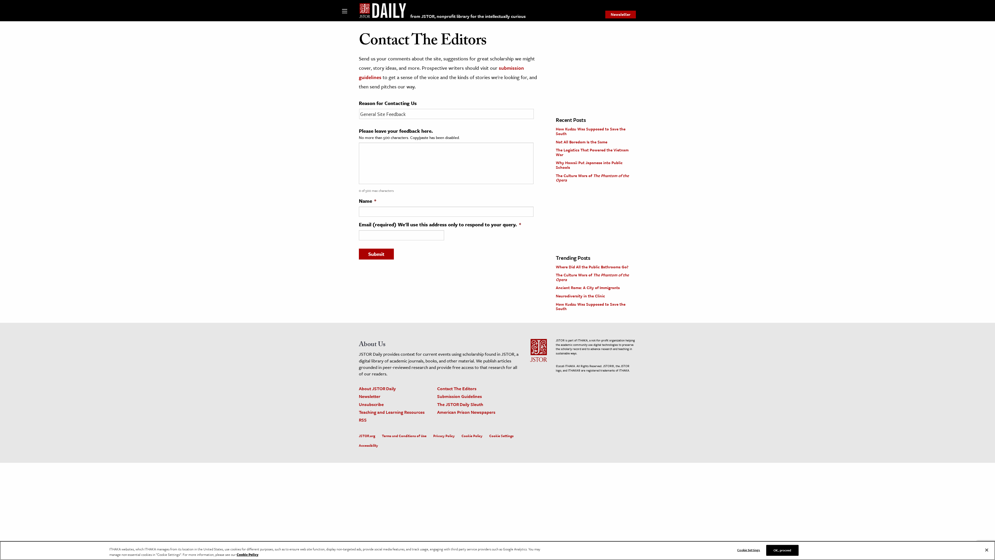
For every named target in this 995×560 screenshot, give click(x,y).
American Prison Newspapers (466, 412)
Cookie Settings (501, 435)
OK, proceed (782, 550)
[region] (497, 550)
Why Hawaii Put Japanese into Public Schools (589, 165)
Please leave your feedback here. (396, 131)
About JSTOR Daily (377, 388)
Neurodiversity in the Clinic (580, 296)
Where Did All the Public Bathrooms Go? (592, 267)
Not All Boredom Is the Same (581, 142)
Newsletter (620, 14)
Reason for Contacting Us (388, 103)
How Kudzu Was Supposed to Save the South (591, 131)
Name (367, 201)
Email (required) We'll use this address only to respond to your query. (440, 224)
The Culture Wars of (592, 178)
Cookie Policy (471, 435)
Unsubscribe (371, 404)
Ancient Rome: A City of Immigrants (588, 287)
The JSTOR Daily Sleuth (460, 404)
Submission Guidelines (459, 396)
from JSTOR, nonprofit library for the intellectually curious (468, 16)
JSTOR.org (367, 435)
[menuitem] (620, 14)
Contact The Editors (457, 388)
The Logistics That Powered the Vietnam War (592, 152)
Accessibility (368, 445)
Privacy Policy (444, 435)
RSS (363, 420)
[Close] (986, 550)
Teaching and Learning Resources (392, 412)
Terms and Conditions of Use (404, 435)
